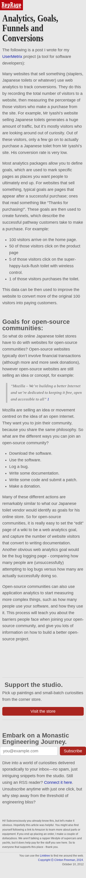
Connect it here (58, 782)
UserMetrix (12, 56)
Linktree (45, 855)
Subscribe (73, 751)
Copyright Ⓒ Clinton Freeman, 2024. (61, 860)
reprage (6, 2)
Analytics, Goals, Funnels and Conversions (30, 28)
